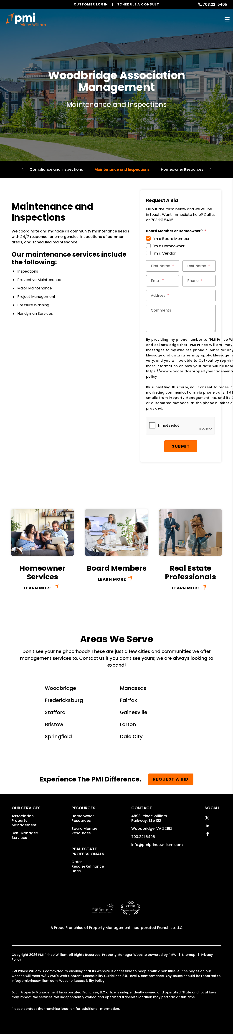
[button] (207, 818)
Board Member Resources (85, 831)
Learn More (38, 588)
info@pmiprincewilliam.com (157, 844)
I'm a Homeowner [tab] (168, 246)
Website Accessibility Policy (81, 980)
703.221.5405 (143, 836)
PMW (172, 954)
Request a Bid (171, 779)
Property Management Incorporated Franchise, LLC (136, 927)
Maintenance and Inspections (121, 169)
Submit (181, 446)
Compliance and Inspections (56, 169)
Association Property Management (24, 820)
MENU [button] (227, 19)
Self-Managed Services (25, 835)
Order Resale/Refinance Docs (87, 866)
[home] (26, 19)
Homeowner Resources (182, 169)
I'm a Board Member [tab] (171, 238)
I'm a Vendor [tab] (164, 253)
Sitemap (188, 954)
